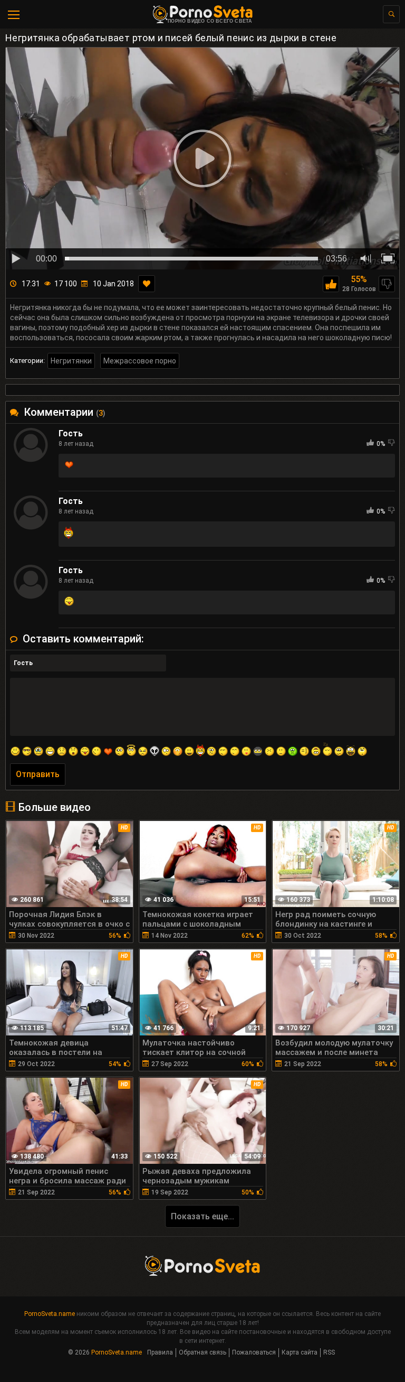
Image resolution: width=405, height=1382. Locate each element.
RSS (329, 1352)
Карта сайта (299, 1352)
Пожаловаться (254, 1352)
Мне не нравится (387, 284)
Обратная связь (202, 1352)
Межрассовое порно (139, 361)
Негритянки (71, 361)
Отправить (38, 774)
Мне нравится (331, 284)
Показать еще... (202, 1216)
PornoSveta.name (49, 1314)
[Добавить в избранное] (146, 283)
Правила (160, 1352)
